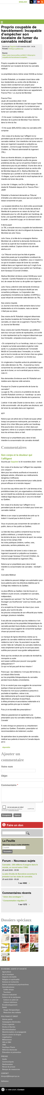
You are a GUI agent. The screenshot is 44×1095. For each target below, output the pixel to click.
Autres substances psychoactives (15, 984)
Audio (4, 1059)
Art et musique (8, 974)
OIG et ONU (6, 1042)
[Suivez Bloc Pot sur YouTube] (38, 3)
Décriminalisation (9, 1029)
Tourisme (7, 992)
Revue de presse (8, 1067)
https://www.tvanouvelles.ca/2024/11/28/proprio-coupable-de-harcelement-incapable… (19, 56)
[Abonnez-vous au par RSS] (42, 3)
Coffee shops (8, 989)
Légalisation (7, 1037)
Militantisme (7, 1039)
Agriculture (6, 972)
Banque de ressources (11, 1069)
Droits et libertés (8, 1027)
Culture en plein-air (10, 1000)
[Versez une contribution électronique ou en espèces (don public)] (4, 825)
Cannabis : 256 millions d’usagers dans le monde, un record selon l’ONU (20, 866)
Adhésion (5, 1081)
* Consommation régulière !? (14, 900)
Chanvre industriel (9, 994)
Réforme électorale (9, 1050)
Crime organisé (8, 1024)
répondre (6, 747)
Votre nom (7, 766)
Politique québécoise (15, 49)
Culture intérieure (10, 1002)
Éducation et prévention (11, 1052)
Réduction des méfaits (12, 1012)
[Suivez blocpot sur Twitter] (31, 3)
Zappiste (13, 46)
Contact (20, 1089)
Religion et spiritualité (10, 979)
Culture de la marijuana (11, 997)
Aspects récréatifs (9, 977)
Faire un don (15, 825)
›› (29, 883)
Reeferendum (7, 1064)
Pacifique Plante (8, 1047)
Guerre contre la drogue (11, 1034)
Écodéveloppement (9, 1005)
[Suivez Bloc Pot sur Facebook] (35, 3)
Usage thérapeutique (11, 1010)
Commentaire (9, 785)
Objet (4, 775)
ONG (4, 1044)
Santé (4, 1007)
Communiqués (8, 1062)
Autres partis (7, 1019)
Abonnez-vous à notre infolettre (15, 844)
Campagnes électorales (11, 1022)
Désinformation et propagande (14, 1032)
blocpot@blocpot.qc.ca (10, 1076)
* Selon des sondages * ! (12, 896)
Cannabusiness (8, 987)
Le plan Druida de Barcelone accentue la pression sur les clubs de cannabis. (19, 875)
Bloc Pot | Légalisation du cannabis (11, 7)
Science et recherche (10, 982)
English (23, 2)
